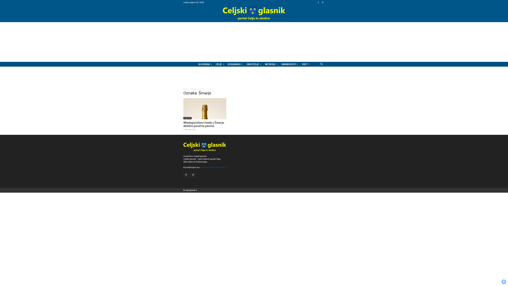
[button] (321, 64)
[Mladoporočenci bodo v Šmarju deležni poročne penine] (204, 108)
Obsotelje (253, 64)
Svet (305, 64)
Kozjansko (234, 64)
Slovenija (204, 64)
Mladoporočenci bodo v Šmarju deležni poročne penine (203, 124)
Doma (185, 89)
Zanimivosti (288, 64)
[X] (323, 2)
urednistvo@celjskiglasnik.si (213, 167)
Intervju (270, 64)
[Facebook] (318, 2)
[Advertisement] (254, 42)
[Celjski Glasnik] (254, 13)
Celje (219, 64)
